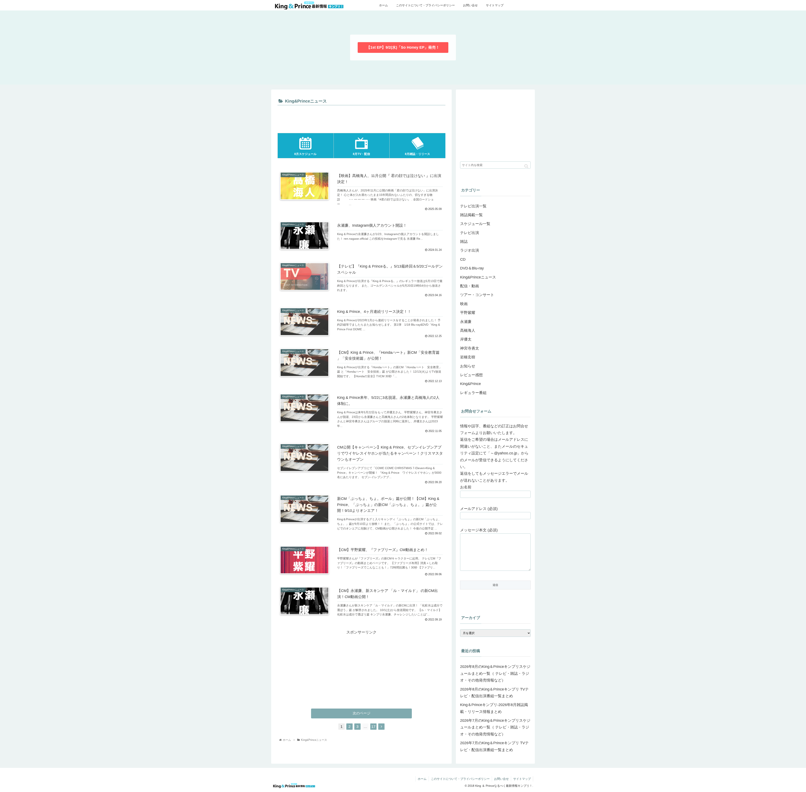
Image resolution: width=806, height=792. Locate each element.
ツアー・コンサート (477, 295)
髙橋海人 (467, 330)
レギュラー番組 (473, 393)
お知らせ (467, 366)
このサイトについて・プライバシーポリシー (460, 778)
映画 (464, 304)
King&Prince (470, 384)
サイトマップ (522, 778)
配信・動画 (469, 286)
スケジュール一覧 (475, 224)
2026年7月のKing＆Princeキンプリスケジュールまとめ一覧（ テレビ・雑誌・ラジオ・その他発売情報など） (495, 727)
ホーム (422, 778)
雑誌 (464, 241)
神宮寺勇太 (469, 348)
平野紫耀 (467, 313)
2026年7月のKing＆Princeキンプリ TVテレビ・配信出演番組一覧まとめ (494, 746)
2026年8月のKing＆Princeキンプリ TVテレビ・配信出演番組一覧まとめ (494, 692)
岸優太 (465, 339)
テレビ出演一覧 (473, 206)
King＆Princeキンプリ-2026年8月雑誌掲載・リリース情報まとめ (494, 708)
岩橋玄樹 (467, 357)
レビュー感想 (471, 375)
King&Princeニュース (478, 277)
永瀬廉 (465, 322)
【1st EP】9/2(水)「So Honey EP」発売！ (403, 47)
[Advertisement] (361, 118)
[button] (526, 166)
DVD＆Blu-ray (472, 268)
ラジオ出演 (469, 250)
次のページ (361, 713)
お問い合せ (501, 778)
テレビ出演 (469, 233)
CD (463, 259)
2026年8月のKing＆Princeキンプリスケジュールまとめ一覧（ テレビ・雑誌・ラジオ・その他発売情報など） (495, 673)
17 (373, 726)
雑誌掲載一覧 (471, 215)
